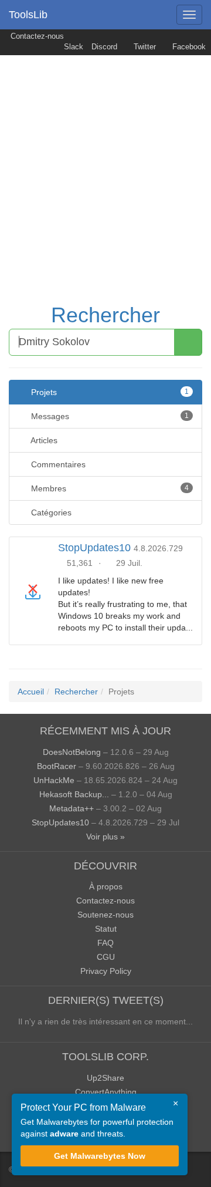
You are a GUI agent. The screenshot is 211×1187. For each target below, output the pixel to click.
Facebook (188, 47)
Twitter (143, 47)
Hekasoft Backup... (74, 794)
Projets (109, 392)
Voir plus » (105, 836)
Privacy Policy (105, 971)
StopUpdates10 (94, 548)
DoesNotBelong (72, 752)
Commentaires (57, 464)
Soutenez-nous (105, 914)
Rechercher (105, 315)
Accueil (31, 691)
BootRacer (56, 766)
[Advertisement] (105, 166)
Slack (72, 47)
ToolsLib (28, 15)
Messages (109, 416)
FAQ (105, 942)
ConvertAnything (106, 1092)
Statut (106, 928)
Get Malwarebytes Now (99, 1156)
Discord (104, 47)
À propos (105, 886)
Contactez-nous (36, 36)
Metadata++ (71, 808)
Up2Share (105, 1078)
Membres (109, 488)
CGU (106, 957)
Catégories (50, 512)
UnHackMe (53, 780)
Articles (43, 440)
